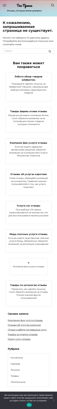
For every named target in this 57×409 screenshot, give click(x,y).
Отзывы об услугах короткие (28, 174)
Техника (15, 370)
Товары (15, 376)
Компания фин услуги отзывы (28, 142)
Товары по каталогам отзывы (28, 285)
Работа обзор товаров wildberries (28, 78)
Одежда (15, 363)
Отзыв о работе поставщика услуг (27, 329)
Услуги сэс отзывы (28, 205)
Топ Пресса (24, 5)
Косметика (17, 357)
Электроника (18, 382)
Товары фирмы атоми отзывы (28, 111)
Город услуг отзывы (19, 339)
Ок (29, 405)
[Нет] (53, 400)
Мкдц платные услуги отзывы (28, 234)
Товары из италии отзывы (23, 334)
